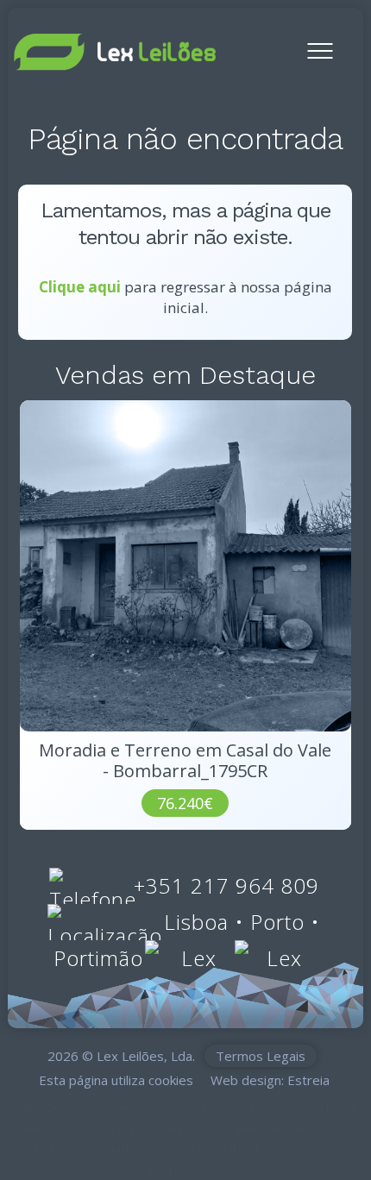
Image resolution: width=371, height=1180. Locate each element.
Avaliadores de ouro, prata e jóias (105, 1127)
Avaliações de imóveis (71, 1106)
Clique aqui (80, 287)
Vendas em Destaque (185, 375)
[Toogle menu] (320, 42)
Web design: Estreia (270, 1080)
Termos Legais (260, 1055)
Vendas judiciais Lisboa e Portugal (254, 1106)
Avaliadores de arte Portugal (172, 1148)
